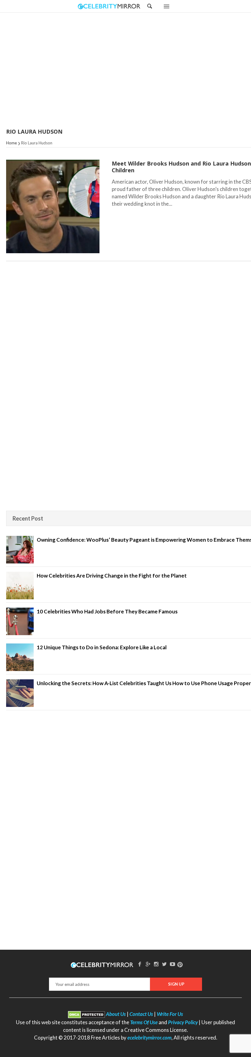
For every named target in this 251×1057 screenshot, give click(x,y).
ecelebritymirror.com (149, 1037)
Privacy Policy (183, 1022)
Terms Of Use (144, 1022)
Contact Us (141, 1014)
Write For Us (170, 1014)
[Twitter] (164, 964)
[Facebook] (140, 964)
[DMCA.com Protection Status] (86, 1014)
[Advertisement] (141, 71)
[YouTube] (172, 964)
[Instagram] (156, 964)
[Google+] (148, 964)
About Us (116, 1014)
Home (11, 142)
